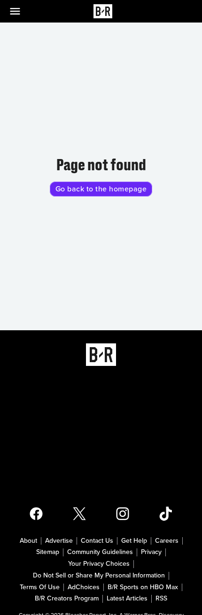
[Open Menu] (20, 11)
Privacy (151, 552)
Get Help (134, 541)
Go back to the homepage (101, 189)
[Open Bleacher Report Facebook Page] (36, 513)
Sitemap (47, 552)
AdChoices (84, 587)
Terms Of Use (40, 587)
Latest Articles (127, 598)
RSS (161, 598)
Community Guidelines (100, 552)
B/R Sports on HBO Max (143, 587)
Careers (167, 541)
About (28, 541)
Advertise (59, 541)
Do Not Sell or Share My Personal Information (99, 575)
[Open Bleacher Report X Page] (79, 513)
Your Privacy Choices (99, 564)
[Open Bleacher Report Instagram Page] (122, 513)
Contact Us (97, 541)
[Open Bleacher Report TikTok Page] (166, 513)
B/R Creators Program (67, 598)
